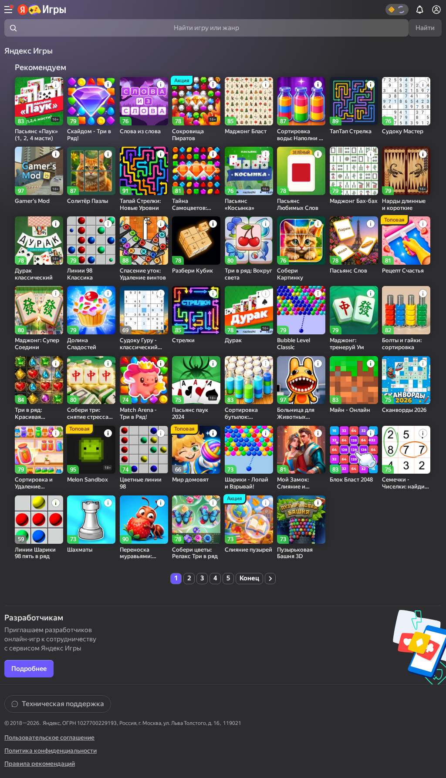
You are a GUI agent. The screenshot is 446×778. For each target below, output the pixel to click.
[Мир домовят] (196, 450)
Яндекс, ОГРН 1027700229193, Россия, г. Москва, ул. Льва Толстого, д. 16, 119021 (142, 723)
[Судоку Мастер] (406, 101)
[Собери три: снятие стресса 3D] (91, 380)
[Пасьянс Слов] (354, 240)
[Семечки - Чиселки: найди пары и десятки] (406, 450)
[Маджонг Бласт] (249, 101)
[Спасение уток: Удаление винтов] (144, 240)
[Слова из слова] (144, 101)
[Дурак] (249, 310)
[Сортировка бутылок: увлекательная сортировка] (249, 380)
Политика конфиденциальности (50, 750)
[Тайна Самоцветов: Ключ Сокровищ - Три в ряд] (196, 171)
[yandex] (42, 9)
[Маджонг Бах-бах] (354, 171)
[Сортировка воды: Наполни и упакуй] (301, 101)
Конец (249, 578)
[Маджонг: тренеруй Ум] (354, 310)
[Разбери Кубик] (196, 240)
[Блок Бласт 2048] (354, 450)
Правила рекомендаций (39, 763)
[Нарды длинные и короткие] (406, 171)
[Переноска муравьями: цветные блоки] (144, 519)
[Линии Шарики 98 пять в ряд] (39, 519)
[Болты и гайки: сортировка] (406, 310)
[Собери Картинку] (301, 240)
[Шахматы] (91, 519)
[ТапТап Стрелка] (354, 101)
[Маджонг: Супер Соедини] (39, 310)
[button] (397, 9)
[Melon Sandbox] (91, 450)
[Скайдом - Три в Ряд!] (91, 101)
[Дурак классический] (39, 240)
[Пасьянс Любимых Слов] (301, 171)
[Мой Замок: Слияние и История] (301, 450)
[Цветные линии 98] (144, 450)
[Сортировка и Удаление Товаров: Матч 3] (39, 450)
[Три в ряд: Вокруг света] (249, 240)
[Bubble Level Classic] (301, 310)
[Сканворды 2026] (406, 380)
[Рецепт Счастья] (406, 240)
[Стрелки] (196, 310)
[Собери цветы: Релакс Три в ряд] (196, 519)
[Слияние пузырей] (249, 519)
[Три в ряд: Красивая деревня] (39, 380)
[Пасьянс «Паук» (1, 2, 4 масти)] (39, 101)
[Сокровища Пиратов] (196, 101)
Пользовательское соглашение (49, 737)
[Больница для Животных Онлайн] (301, 380)
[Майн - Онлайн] (354, 380)
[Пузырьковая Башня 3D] (301, 519)
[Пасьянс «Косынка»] (249, 171)
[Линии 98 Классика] (91, 240)
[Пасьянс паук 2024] (196, 380)
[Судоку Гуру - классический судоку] (144, 310)
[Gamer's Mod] (39, 171)
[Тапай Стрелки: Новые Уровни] (144, 171)
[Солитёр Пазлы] (91, 171)
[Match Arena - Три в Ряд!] (144, 380)
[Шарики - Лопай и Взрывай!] (249, 450)
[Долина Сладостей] (91, 310)
